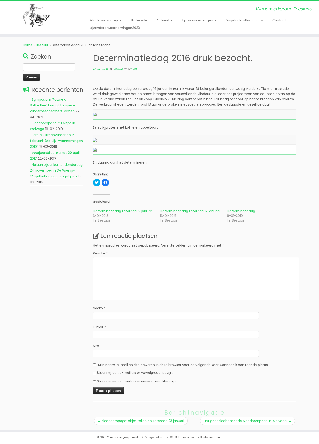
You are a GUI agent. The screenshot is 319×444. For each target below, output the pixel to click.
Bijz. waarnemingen (198, 20)
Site (96, 346)
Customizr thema (211, 437)
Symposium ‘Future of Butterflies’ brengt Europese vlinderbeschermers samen (52, 105)
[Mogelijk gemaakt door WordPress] (171, 436)
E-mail (99, 327)
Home (28, 45)
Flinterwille (139, 20)
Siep (134, 69)
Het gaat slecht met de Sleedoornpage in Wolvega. (247, 421)
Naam (99, 308)
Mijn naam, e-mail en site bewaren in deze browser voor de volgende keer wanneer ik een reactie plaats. (183, 365)
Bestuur (42, 45)
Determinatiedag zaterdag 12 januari (122, 211)
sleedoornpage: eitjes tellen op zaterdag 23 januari (141, 421)
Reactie (100, 253)
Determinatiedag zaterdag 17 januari (190, 211)
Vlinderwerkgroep (104, 20)
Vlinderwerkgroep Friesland (125, 437)
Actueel (163, 20)
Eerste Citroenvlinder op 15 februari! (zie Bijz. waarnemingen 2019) (56, 141)
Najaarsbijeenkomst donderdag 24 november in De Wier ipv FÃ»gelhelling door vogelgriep (56, 170)
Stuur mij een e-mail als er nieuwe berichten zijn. (136, 381)
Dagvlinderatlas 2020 (243, 20)
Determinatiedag (241, 211)
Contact (279, 20)
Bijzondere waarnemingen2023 (115, 27)
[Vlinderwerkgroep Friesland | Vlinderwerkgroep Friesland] (37, 15)
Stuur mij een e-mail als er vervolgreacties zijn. (135, 372)
